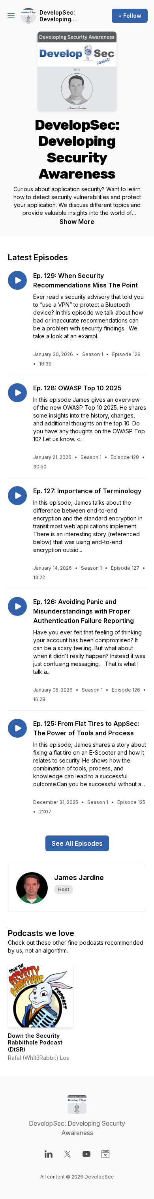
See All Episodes (77, 843)
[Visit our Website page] (105, 1154)
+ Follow (129, 15)
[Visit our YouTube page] (86, 1154)
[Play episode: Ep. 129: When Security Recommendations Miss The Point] (17, 280)
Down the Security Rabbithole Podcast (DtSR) (35, 1042)
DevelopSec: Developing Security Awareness (57, 16)
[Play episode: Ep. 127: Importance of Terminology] (17, 495)
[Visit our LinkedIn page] (49, 1154)
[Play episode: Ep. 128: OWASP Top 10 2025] (17, 392)
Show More (77, 222)
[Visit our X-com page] (67, 1154)
